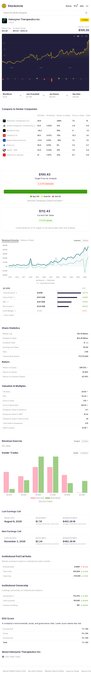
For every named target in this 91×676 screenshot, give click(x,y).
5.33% (49, 150)
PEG (4, 396)
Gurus (68, 6)
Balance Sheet (27, 240)
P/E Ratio (6, 392)
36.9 (39, 145)
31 (38, 155)
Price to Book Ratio (10, 405)
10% (58, 150)
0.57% (49, 135)
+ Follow (84, 20)
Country (85, 441)
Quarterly (77, 240)
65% (58, 130)
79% (58, 135)
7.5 (73, 121)
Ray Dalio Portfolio (35, 671)
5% (58, 145)
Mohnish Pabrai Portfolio (54, 671)
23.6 (39, 150)
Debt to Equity (8, 428)
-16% (59, 140)
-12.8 (39, 140)
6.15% (49, 145)
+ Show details (8, 315)
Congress (84, 453)
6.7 (73, 155)
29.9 (39, 121)
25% (58, 155)
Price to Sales (8, 401)
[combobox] (45, 13)
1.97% (49, 155)
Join (82, 6)
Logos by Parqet (72, 671)
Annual (85, 240)
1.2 (73, 140)
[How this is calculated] (34, 126)
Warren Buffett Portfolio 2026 (14, 671)
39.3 (39, 135)
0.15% (49, 140)
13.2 (74, 135)
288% (59, 121)
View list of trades (45, 501)
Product (77, 441)
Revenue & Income (10, 240)
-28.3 (39, 130)
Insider (75, 453)
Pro (75, 6)
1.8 (73, 150)
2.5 (73, 145)
